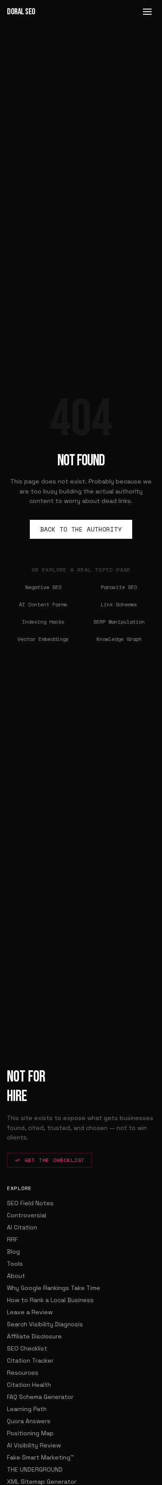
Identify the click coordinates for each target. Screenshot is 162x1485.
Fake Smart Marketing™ (40, 1457)
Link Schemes (119, 604)
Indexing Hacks (43, 621)
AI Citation (22, 1227)
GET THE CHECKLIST (55, 1160)
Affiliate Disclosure (34, 1336)
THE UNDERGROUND (35, 1469)
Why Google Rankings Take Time (53, 1288)
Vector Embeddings (43, 639)
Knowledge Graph (119, 639)
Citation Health (29, 1385)
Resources (22, 1372)
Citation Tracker (30, 1360)
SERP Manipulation (119, 621)
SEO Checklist (27, 1348)
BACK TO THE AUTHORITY (81, 529)
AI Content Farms (43, 604)
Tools (15, 1263)
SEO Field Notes (30, 1203)
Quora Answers (29, 1421)
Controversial (26, 1215)
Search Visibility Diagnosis (45, 1324)
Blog (13, 1251)
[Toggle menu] (147, 11)
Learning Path (27, 1409)
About (16, 1276)
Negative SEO (43, 587)
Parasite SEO (119, 587)
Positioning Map (30, 1433)
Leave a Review (30, 1312)
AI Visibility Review (34, 1445)
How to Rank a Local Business (50, 1300)
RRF (12, 1239)
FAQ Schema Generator (40, 1397)
